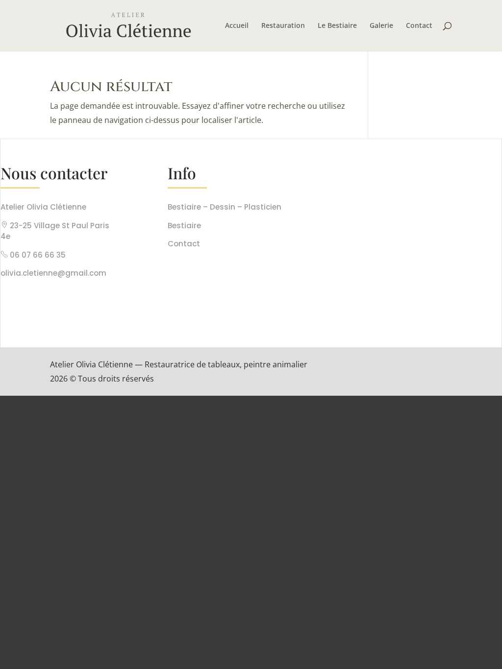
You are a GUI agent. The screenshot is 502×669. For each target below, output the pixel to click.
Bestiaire (184, 225)
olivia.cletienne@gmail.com (53, 273)
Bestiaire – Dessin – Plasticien (224, 207)
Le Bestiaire (337, 26)
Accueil (237, 26)
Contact (419, 26)
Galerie (381, 26)
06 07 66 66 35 (38, 255)
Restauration (283, 26)
